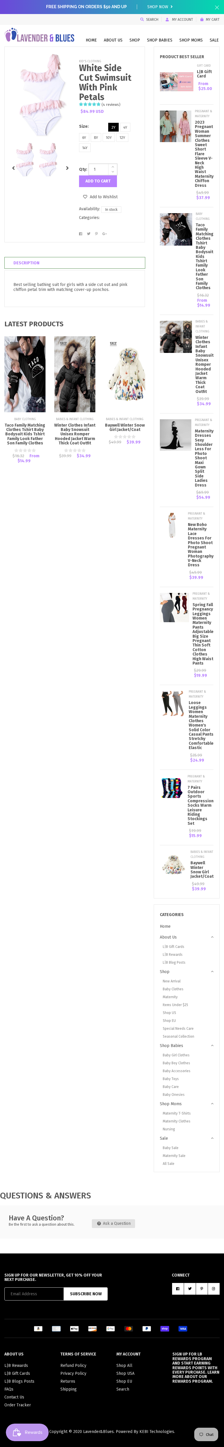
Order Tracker (17, 1405)
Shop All (124, 1365)
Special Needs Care (178, 1029)
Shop (135, 40)
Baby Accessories (176, 1071)
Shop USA (125, 1373)
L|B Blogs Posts (19, 1381)
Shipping (68, 1389)
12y (122, 137)
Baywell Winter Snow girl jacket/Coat (125, 427)
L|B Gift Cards (173, 947)
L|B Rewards (173, 955)
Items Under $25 (175, 1005)
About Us (113, 40)
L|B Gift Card (204, 74)
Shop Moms (191, 40)
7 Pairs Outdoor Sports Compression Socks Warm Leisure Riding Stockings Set (201, 805)
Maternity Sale (174, 1156)
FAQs (8, 1389)
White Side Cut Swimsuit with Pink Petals (105, 82)
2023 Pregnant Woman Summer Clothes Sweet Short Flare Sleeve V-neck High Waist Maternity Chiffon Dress (204, 154)
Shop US (169, 1013)
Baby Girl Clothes (176, 1055)
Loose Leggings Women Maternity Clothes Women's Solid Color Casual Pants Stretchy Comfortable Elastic (201, 725)
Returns (67, 1381)
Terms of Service (78, 1354)
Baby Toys (171, 1079)
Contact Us (14, 1397)
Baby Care (171, 1087)
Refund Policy (73, 1365)
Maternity (170, 997)
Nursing (169, 1129)
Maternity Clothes (176, 1121)
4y (125, 127)
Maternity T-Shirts (177, 1113)
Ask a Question (116, 1223)
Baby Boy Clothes (176, 1063)
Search (152, 20)
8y (96, 137)
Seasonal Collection (178, 1036)
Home (91, 40)
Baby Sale (170, 1148)
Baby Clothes (173, 989)
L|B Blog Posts (174, 962)
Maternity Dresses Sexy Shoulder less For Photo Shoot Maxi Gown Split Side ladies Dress (204, 458)
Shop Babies (159, 40)
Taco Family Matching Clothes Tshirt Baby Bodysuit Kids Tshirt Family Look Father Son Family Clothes (25, 434)
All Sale (168, 1164)
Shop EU (169, 1021)
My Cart (213, 20)
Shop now (158, 6)
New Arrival (172, 981)
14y (85, 148)
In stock (111, 210)
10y (109, 137)
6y (84, 137)
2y (113, 127)
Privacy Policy (73, 1373)
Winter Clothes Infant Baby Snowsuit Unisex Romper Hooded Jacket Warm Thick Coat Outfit (74, 434)
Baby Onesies (174, 1095)
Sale (214, 40)
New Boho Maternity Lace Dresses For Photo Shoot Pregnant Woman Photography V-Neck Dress (201, 545)
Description (26, 263)
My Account (182, 20)
